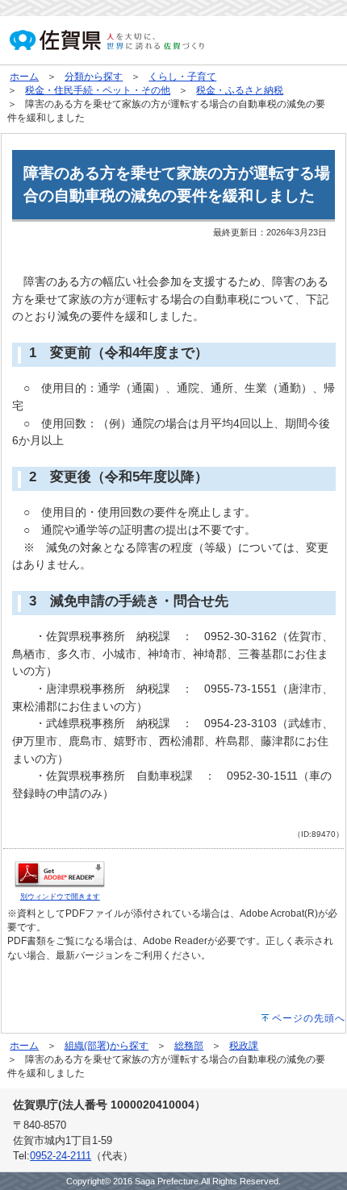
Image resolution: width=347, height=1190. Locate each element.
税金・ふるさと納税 (239, 90)
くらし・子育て (182, 76)
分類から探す (94, 76)
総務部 (188, 1045)
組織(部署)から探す (106, 1045)
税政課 (243, 1045)
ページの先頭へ (308, 1018)
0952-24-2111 (60, 1156)
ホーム (24, 76)
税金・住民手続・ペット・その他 (97, 90)
